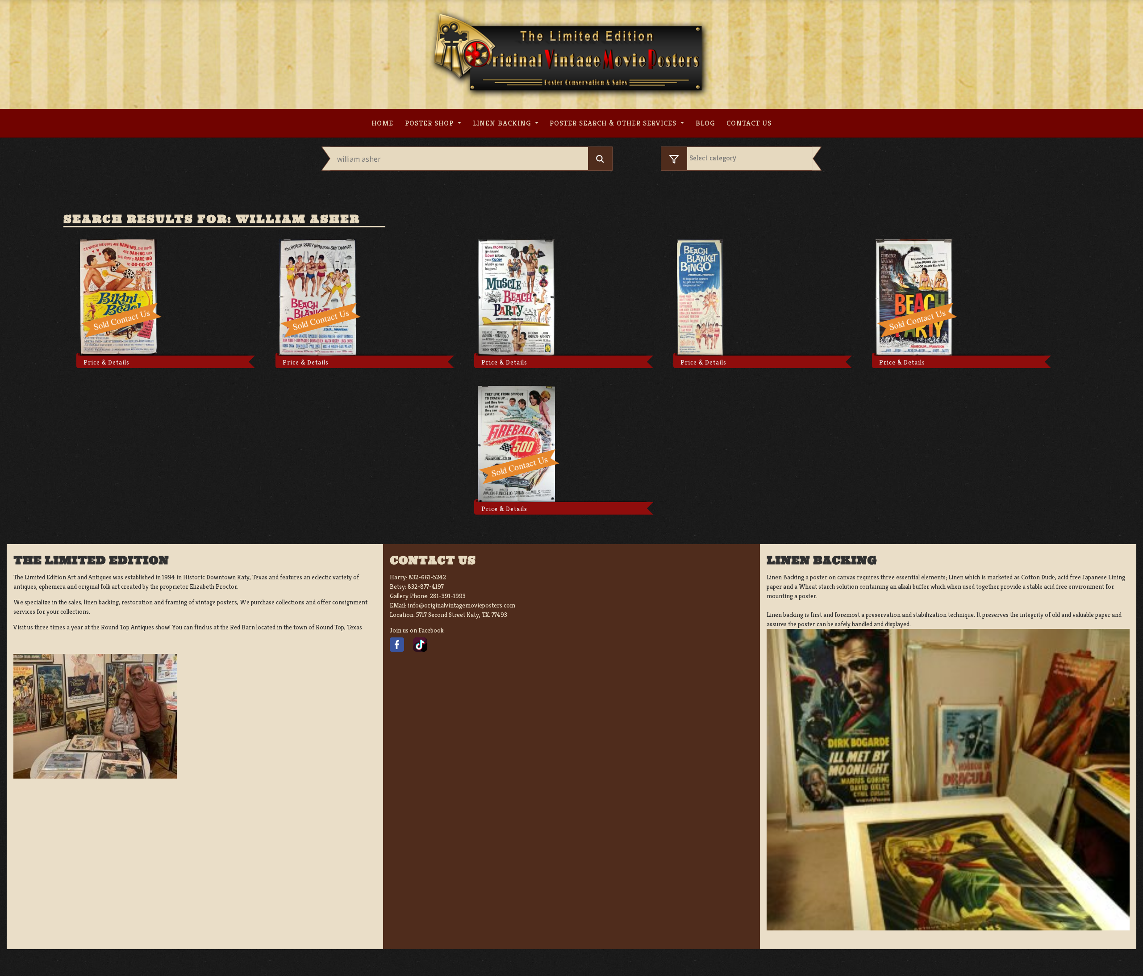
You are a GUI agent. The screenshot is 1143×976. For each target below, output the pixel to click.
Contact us (749, 123)
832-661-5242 (427, 577)
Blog (705, 123)
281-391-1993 (448, 596)
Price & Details (106, 362)
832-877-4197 (426, 586)
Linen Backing (503, 123)
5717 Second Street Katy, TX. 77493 (461, 615)
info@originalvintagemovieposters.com (461, 605)
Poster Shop (430, 123)
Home (382, 123)
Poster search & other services (614, 123)
